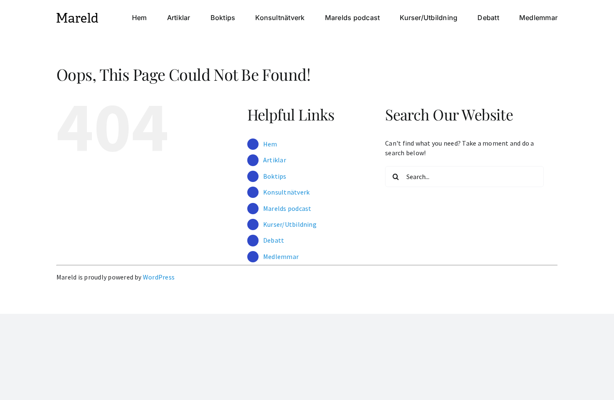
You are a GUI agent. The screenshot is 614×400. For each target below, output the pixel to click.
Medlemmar (281, 256)
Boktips (275, 176)
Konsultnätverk (286, 192)
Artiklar (274, 160)
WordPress (159, 277)
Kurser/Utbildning (290, 224)
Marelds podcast (287, 208)
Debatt (273, 240)
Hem (270, 144)
